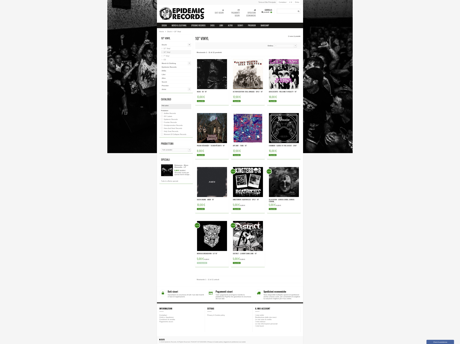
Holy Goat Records (171, 131)
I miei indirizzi (260, 322)
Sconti (240, 25)
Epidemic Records (198, 25)
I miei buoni (259, 326)
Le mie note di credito (263, 319)
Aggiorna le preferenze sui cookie (235, 342)
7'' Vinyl (166, 56)
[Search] (299, 11)
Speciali (165, 159)
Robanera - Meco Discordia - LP (181, 166)
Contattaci (282, 2)
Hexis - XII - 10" (202, 92)
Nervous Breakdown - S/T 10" (207, 253)
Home (161, 31)
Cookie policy (220, 315)
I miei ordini (259, 315)
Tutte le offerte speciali (169, 181)
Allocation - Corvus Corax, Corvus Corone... (281, 200)
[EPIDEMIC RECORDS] (182, 13)
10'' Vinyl (166, 52)
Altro (230, 25)
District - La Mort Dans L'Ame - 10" (245, 253)
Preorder (252, 25)
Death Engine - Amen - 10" (205, 199)
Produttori (167, 143)
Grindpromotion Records (173, 125)
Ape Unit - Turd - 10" (240, 146)
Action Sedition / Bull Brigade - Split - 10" (248, 92)
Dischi (164, 25)
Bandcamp (265, 25)
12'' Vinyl (166, 48)
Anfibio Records (170, 113)
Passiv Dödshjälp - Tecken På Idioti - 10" (211, 146)
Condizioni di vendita (167, 319)
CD (164, 60)
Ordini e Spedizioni (166, 317)
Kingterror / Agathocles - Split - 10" (246, 199)
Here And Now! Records (173, 128)
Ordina (270, 46)
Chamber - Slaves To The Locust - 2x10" (283, 146)
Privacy (210, 315)
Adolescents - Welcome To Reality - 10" (283, 92)
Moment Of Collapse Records (175, 134)
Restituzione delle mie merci (265, 317)
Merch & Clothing (179, 25)
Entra (297, 2)
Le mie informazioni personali (266, 324)
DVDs (212, 25)
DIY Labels (168, 116)
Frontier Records (170, 122)
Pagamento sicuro (166, 322)
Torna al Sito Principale (267, 2)
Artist (164, 89)
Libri (221, 25)
